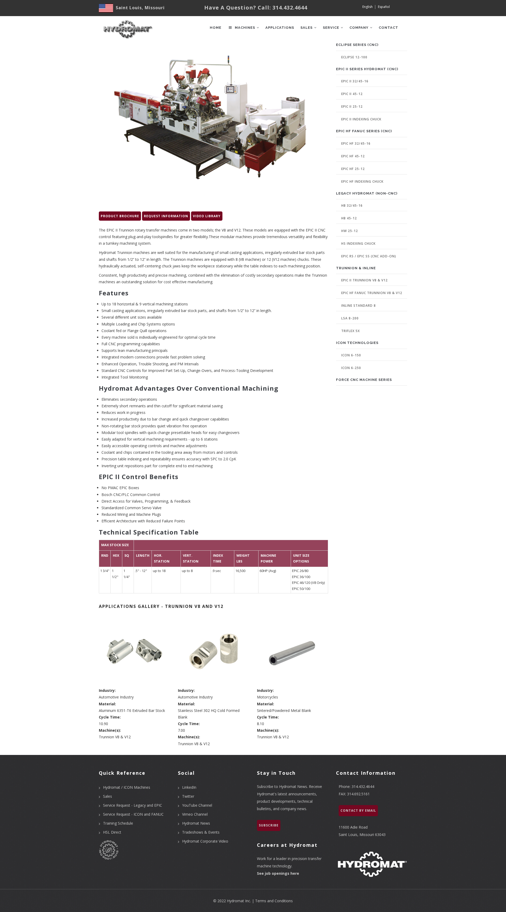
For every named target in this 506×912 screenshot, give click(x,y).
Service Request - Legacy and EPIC (132, 805)
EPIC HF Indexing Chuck (362, 181)
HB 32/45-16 (352, 205)
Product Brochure (120, 216)
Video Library (207, 216)
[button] (134, 651)
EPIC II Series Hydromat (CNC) (367, 69)
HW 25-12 (349, 231)
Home (215, 28)
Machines (245, 28)
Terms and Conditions (274, 900)
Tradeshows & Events (201, 832)
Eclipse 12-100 (354, 57)
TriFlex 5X (350, 331)
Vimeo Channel (195, 814)
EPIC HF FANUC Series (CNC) (364, 131)
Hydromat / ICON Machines (126, 787)
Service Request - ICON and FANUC (133, 814)
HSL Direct (112, 832)
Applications (279, 28)
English (367, 6)
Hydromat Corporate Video (205, 841)
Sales (307, 28)
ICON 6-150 (351, 355)
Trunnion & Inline (356, 268)
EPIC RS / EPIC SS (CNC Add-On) (368, 256)
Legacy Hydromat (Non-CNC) (366, 193)
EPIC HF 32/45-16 (356, 143)
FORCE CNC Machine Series (364, 380)
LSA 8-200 (350, 318)
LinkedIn (189, 787)
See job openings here (278, 873)
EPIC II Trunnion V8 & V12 (364, 280)
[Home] (127, 26)
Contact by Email (358, 810)
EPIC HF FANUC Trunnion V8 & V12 (371, 293)
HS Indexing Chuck (358, 243)
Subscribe (269, 825)
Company (359, 28)
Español (384, 6)
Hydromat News (196, 823)
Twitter (188, 796)
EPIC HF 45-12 (353, 156)
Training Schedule (118, 823)
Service (331, 28)
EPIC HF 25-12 (353, 169)
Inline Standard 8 (358, 305)
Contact (388, 28)
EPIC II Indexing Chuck (361, 119)
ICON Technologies (357, 343)
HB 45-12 (349, 218)
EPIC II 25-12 (352, 106)
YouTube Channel (197, 805)
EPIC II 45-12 (352, 94)
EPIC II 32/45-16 (354, 81)
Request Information (166, 216)
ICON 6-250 (351, 368)
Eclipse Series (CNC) (357, 45)
